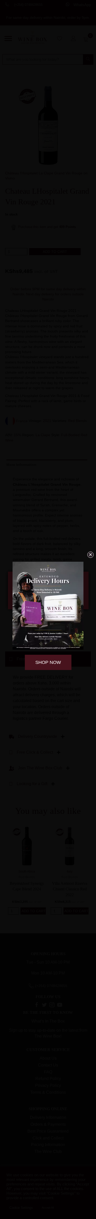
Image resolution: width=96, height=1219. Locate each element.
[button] (90, 555)
